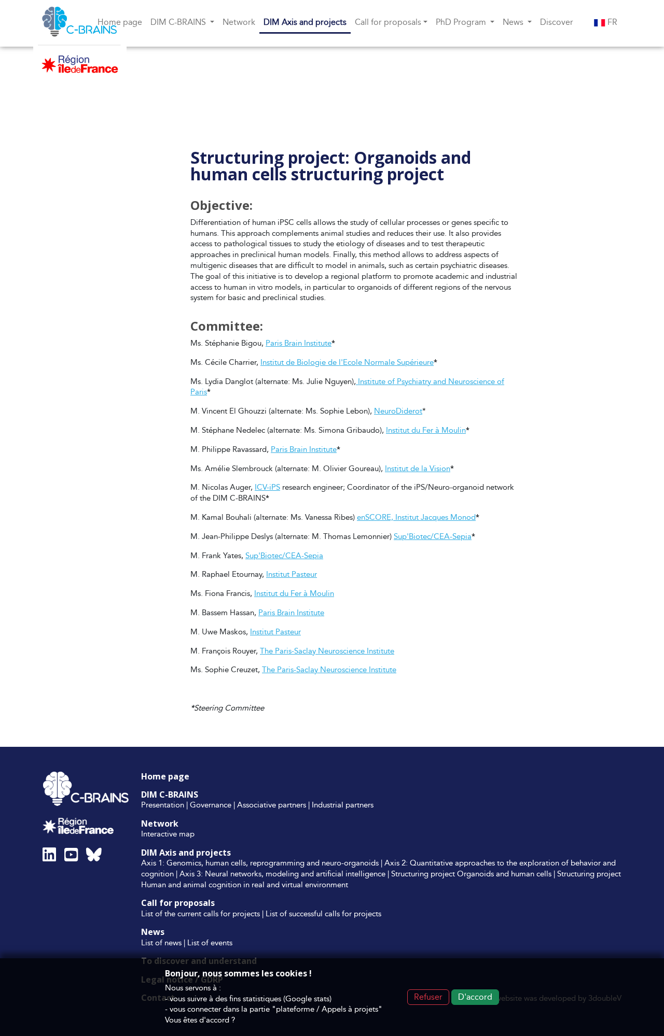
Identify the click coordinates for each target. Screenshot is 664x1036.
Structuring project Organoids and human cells (471, 873)
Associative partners (271, 805)
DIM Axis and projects (305, 22)
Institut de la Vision (417, 468)
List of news (161, 942)
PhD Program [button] (462, 22)
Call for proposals (178, 903)
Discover (556, 22)
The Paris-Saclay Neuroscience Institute (327, 651)
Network (239, 22)
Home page (120, 22)
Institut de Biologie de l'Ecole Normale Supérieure (347, 362)
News (152, 932)
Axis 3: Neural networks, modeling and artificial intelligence (282, 873)
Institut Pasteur (291, 574)
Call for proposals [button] (388, 22)
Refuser (428, 996)
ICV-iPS (267, 487)
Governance (210, 805)
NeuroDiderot (398, 411)
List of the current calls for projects (200, 913)
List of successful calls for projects (323, 913)
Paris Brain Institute (298, 343)
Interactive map (168, 834)
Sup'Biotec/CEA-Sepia (433, 536)
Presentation (162, 805)
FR (611, 22)
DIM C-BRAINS (169, 794)
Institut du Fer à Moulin (426, 430)
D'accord (475, 996)
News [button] (514, 22)
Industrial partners (343, 805)
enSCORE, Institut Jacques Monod (416, 517)
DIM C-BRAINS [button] (179, 22)
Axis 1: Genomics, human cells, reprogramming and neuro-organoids (260, 863)
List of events (209, 942)
